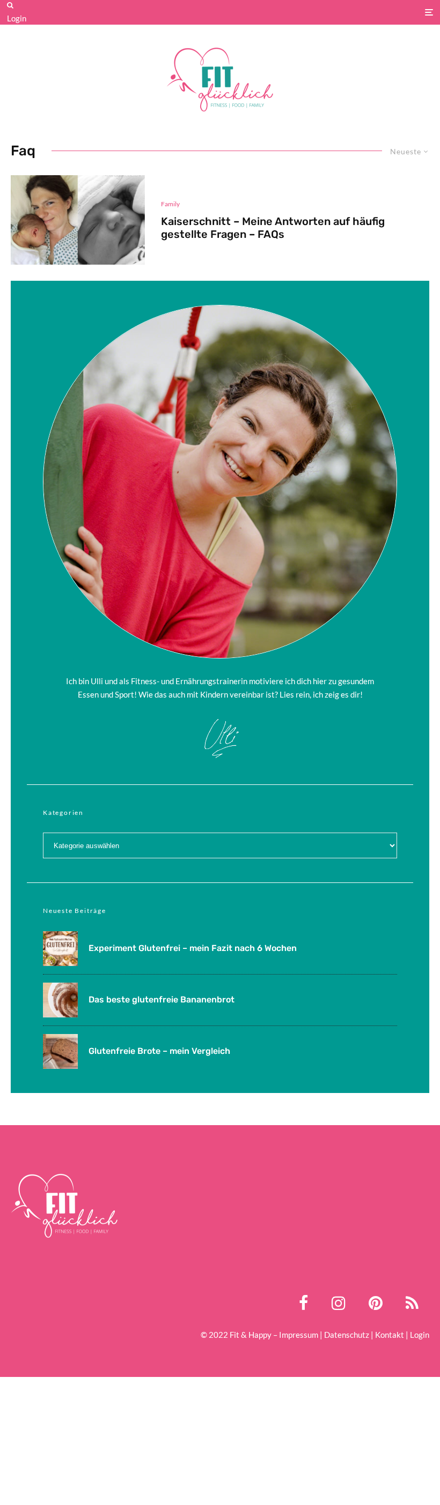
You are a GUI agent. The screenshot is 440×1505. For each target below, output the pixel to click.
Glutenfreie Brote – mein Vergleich (159, 1051)
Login (16, 18)
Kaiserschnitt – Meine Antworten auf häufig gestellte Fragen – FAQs (273, 228)
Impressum (298, 1334)
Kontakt (389, 1334)
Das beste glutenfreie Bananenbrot (161, 999)
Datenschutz (346, 1334)
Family (170, 204)
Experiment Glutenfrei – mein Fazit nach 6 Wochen (193, 948)
